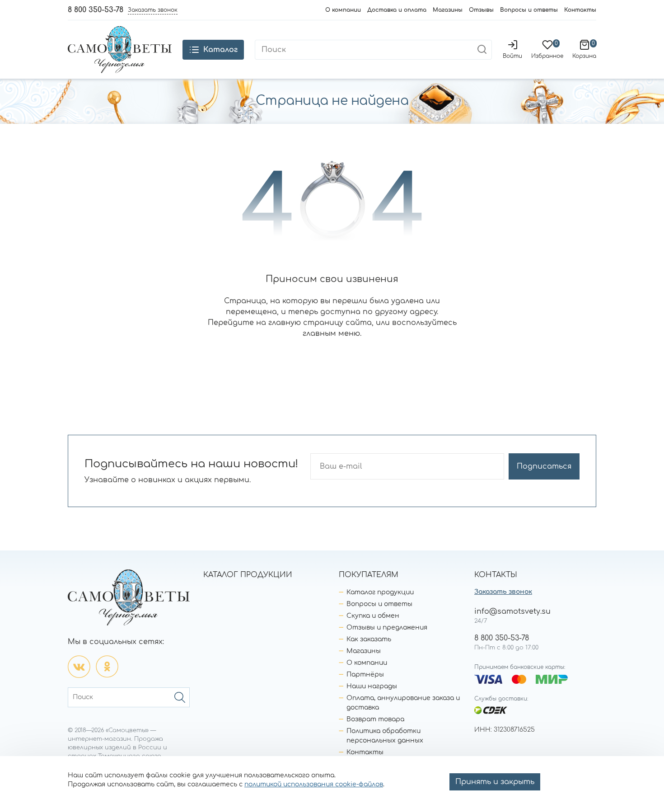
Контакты (580, 10)
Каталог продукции (380, 592)
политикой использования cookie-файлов (313, 784)
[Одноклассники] (107, 666)
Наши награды (371, 686)
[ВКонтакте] (79, 666)
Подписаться (544, 466)
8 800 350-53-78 (95, 10)
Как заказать (368, 639)
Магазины (448, 10)
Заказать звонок (503, 591)
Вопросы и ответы (529, 10)
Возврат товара (375, 719)
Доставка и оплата (396, 10)
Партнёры (365, 674)
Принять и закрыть (494, 782)
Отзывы (481, 10)
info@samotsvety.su (512, 611)
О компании (343, 10)
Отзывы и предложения (386, 627)
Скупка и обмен (372, 615)
